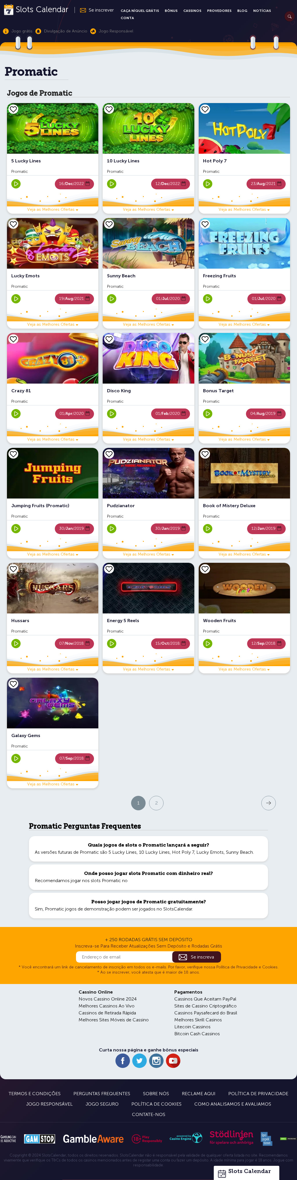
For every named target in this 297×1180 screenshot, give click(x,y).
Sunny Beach (239, 852)
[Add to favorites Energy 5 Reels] (109, 568)
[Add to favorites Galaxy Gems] (13, 683)
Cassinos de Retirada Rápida (107, 1013)
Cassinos (192, 11)
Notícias (262, 11)
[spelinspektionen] (266, 1139)
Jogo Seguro (102, 1104)
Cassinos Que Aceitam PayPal (205, 999)
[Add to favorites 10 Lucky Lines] (109, 109)
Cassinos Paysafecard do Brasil (205, 1013)
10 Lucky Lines (154, 852)
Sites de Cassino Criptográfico (205, 1006)
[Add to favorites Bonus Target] (205, 339)
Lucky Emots (210, 852)
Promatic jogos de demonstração (80, 909)
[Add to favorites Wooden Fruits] (205, 568)
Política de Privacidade (258, 1093)
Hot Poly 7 (183, 852)
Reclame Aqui (198, 1093)
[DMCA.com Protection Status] (288, 1139)
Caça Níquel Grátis (140, 11)
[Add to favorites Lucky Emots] (13, 224)
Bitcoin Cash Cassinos (197, 1033)
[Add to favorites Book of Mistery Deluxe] (205, 454)
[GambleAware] (93, 1138)
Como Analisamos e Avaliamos (232, 1104)
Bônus (171, 11)
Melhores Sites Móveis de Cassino (114, 1020)
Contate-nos (148, 1114)
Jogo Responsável (49, 1104)
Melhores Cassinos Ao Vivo (107, 1006)
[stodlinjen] (231, 1143)
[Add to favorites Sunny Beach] (109, 224)
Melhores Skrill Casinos (198, 1020)
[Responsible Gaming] (147, 1139)
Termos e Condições (35, 1093)
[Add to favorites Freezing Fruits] (205, 224)
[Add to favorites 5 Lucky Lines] (13, 109)
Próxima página (243, 802)
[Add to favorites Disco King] (109, 339)
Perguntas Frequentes (101, 1093)
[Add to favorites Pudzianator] (109, 454)
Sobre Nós (156, 1093)
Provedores (219, 11)
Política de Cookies (156, 1104)
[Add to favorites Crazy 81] (13, 339)
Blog (242, 11)
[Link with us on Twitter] (139, 1060)
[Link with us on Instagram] (156, 1060)
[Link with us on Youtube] (173, 1060)
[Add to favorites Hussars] (13, 568)
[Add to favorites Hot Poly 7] (205, 109)
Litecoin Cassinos (192, 1026)
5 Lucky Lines (122, 852)
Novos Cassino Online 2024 (108, 999)
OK (24, 1168)
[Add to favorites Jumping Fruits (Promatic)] (13, 454)
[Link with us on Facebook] (122, 1060)
